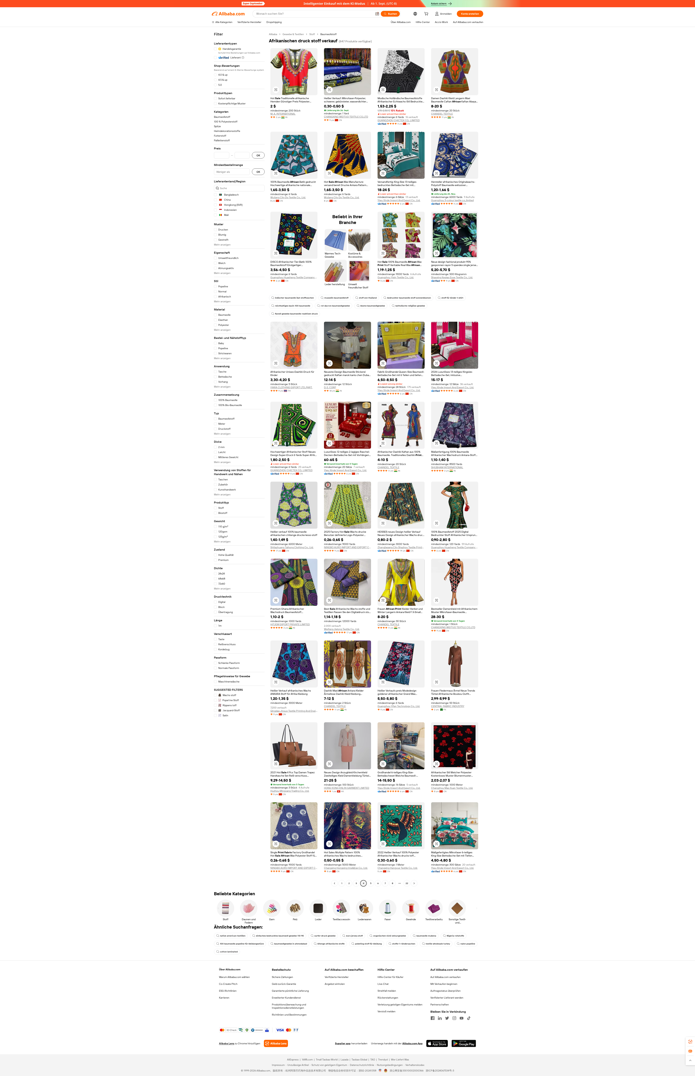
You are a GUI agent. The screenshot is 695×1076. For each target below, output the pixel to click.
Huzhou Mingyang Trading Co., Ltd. (289, 790)
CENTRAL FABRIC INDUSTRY (447, 706)
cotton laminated (229, 951)
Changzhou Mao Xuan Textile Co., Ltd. (452, 788)
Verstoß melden (386, 1011)
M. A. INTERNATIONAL (283, 113)
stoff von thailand (368, 298)
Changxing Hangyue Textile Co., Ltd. (398, 867)
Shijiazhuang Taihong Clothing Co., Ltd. (291, 547)
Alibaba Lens (226, 1043)
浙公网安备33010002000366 (407, 1070)
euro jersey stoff (354, 936)
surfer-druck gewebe (325, 936)
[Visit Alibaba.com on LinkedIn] (440, 1018)
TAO (372, 1059)
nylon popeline (467, 943)
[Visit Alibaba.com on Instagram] (454, 1018)
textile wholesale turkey (438, 943)
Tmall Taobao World (327, 1059)
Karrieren (224, 997)
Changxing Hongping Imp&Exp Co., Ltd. (346, 867)
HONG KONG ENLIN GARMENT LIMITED (346, 788)
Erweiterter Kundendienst (286, 997)
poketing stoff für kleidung (368, 943)
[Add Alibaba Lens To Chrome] (276, 1043)
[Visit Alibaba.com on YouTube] (461, 1018)
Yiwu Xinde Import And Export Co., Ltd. (399, 200)
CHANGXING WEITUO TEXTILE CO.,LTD (346, 116)
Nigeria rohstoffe (455, 936)
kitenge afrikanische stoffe (331, 943)
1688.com (307, 1059)
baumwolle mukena (426, 936)
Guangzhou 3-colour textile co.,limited (452, 200)
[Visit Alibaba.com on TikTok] (469, 1018)
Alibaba (273, 34)
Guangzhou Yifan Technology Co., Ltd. (399, 706)
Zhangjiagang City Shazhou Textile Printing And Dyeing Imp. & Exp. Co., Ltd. (401, 547)
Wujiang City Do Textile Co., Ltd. (288, 197)
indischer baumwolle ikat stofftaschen (294, 298)
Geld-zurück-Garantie (284, 983)
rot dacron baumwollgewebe (335, 306)
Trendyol (383, 1059)
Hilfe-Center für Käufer (390, 977)
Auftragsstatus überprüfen (445, 990)
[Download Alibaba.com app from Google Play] (464, 1043)
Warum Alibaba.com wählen (234, 977)
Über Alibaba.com (229, 969)
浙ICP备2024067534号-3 (440, 1070)
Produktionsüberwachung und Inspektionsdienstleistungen (289, 1006)
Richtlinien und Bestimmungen (289, 1014)
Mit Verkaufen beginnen (443, 983)
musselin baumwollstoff (336, 298)
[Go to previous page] (334, 883)
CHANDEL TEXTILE (442, 113)
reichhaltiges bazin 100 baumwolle (292, 306)
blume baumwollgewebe (372, 306)
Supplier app (343, 1043)
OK (258, 155)
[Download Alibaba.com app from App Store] (437, 1043)
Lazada (344, 1059)
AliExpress (293, 1059)
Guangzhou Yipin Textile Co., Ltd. (396, 277)
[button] (377, 14)
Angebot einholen (335, 983)
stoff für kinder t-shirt (452, 298)
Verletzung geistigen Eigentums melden (400, 1004)
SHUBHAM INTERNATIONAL (447, 467)
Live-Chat (383, 983)
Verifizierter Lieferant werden (446, 997)
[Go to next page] (414, 883)
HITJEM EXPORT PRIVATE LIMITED (290, 624)
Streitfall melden (387, 990)
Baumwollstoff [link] (328, 34)
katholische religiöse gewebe (410, 306)
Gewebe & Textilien (293, 34)
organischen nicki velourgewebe (389, 936)
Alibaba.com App (412, 1043)
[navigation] (239, 459)
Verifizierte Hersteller (337, 977)
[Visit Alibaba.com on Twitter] (447, 1018)
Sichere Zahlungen (282, 977)
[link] (690, 1041)
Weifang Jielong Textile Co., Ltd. (341, 629)
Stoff (312, 34)
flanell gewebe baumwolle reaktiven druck (296, 313)
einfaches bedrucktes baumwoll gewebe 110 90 (280, 936)
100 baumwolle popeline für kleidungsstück (242, 943)
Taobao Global (359, 1059)
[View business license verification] (380, 1070)
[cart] (427, 14)
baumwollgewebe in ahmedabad (290, 943)
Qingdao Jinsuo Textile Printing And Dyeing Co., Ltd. (293, 710)
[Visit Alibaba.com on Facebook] (432, 1018)
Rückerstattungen (388, 997)
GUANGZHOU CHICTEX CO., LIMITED (399, 120)
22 (407, 883)
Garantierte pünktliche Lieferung (290, 990)
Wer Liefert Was (400, 1059)
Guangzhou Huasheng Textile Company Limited (293, 277)
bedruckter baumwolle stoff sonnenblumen (409, 298)
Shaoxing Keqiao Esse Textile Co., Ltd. (452, 277)
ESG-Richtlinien (228, 990)
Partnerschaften (439, 1004)
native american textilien (232, 936)
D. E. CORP (330, 387)
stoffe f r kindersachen (403, 943)
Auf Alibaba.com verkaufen (445, 977)
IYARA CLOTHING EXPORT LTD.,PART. (291, 387)
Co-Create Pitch (228, 983)
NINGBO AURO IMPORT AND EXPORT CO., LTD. (347, 547)
